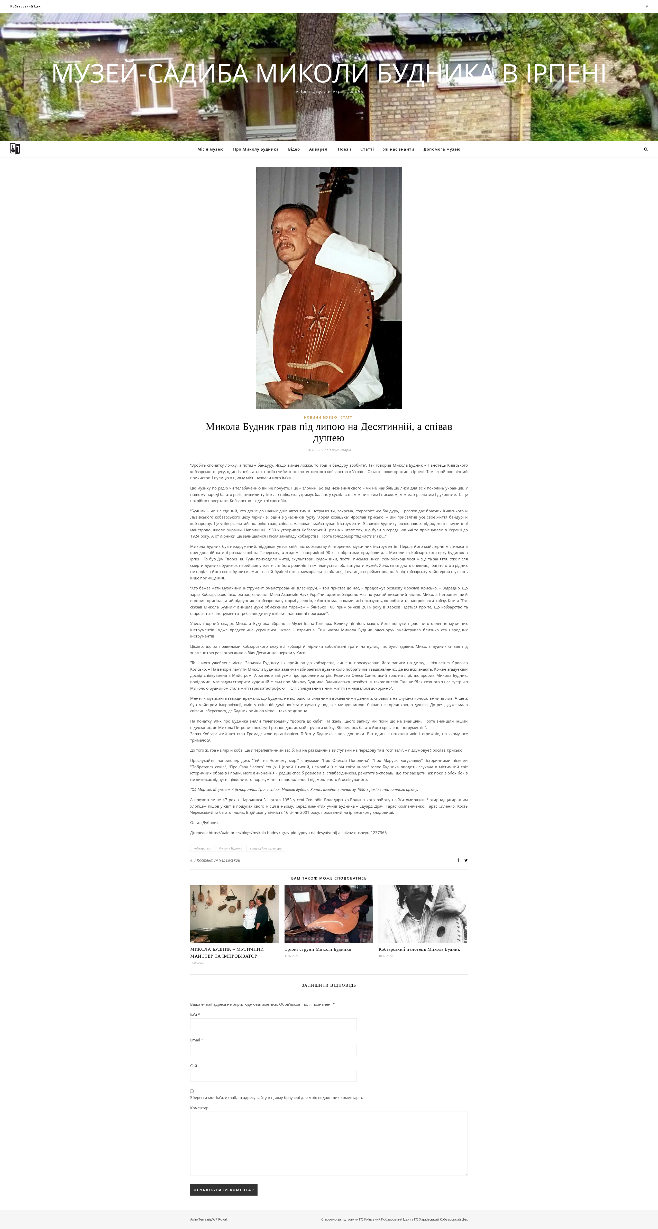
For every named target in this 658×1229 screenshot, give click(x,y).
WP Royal (219, 1219)
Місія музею (210, 149)
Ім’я (195, 1014)
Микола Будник (230, 848)
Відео (294, 149)
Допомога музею (442, 149)
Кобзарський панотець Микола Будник (419, 949)
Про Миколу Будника (256, 149)
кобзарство (202, 848)
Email (196, 1039)
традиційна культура (266, 848)
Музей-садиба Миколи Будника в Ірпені (329, 72)
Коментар (199, 1107)
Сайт (194, 1065)
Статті (367, 149)
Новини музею (320, 417)
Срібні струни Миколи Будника (318, 949)
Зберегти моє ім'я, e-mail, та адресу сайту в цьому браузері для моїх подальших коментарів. (276, 1097)
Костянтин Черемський (218, 860)
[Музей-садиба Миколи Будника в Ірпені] (15, 149)
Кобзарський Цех (25, 6)
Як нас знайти (398, 149)
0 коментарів (340, 450)
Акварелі (319, 149)
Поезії (344, 149)
